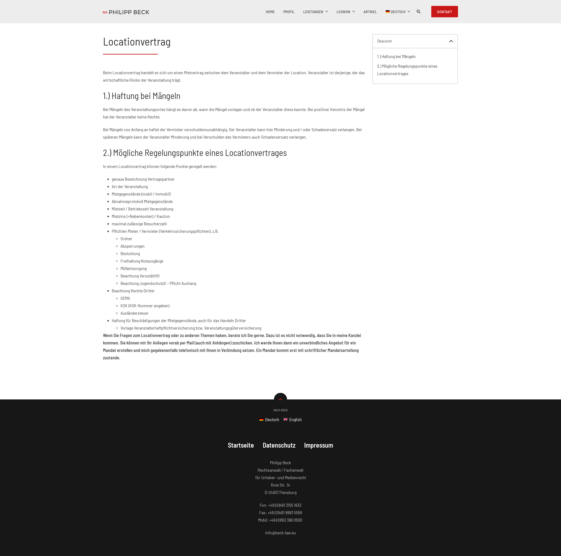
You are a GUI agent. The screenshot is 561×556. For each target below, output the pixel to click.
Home (270, 11)
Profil (289, 11)
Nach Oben (280, 410)
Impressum (318, 445)
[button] (451, 41)
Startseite (241, 445)
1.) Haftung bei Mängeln (396, 56)
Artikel (370, 11)
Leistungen (313, 11)
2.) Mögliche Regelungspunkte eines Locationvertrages (407, 69)
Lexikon (343, 11)
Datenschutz (279, 445)
